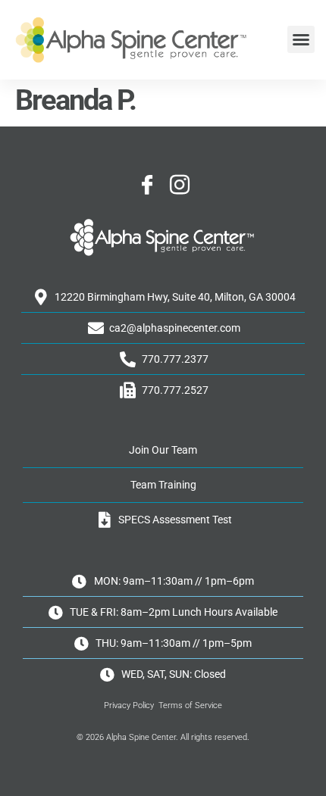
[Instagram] (179, 185)
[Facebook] (147, 185)
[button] (301, 39)
